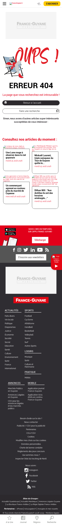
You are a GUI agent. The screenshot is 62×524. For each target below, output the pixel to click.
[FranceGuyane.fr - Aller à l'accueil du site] (16, 4)
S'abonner (52, 3)
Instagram (33, 470)
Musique (28, 357)
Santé (7, 350)
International (10, 368)
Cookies (31, 437)
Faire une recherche (29, 111)
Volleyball (29, 335)
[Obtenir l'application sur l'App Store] (10, 229)
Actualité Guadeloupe (11, 501)
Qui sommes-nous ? (31, 455)
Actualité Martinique (29, 501)
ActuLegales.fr (30, 509)
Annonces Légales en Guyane (16, 396)
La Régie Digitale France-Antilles (43, 504)
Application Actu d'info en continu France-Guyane (35, 397)
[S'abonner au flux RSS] (47, 250)
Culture (8, 353)
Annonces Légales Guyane (49, 501)
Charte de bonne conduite (31, 448)
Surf (26, 342)
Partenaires (31, 429)
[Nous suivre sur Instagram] (19, 250)
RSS (33, 487)
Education (9, 346)
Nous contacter (31, 422)
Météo (27, 378)
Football (28, 316)
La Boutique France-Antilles (18, 504)
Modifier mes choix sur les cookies (31, 440)
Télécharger (40, 240)
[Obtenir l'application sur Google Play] (10, 233)
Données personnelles (31, 444)
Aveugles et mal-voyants (48, 509)
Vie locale (9, 320)
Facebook (33, 476)
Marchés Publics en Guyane (15, 389)
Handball (29, 327)
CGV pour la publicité (36, 426)
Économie (9, 335)
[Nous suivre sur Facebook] (14, 250)
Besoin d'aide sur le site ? (31, 418)
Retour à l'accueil (32, 103)
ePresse (20, 509)
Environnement (11, 357)
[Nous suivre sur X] (26, 250)
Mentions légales (52, 513)
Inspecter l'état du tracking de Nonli (31, 459)
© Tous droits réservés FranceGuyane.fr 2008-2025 (23, 513)
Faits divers (10, 316)
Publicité (20, 426)
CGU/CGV (31, 433)
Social (7, 342)
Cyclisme (29, 320)
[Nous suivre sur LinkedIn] (33, 250)
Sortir (7, 361)
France (8, 365)
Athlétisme (29, 323)
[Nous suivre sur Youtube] (40, 250)
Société (8, 338)
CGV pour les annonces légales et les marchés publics (16, 405)
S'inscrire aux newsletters (31, 257)
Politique (8, 323)
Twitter (34, 481)
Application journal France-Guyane (36, 389)
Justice (8, 331)
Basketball (29, 331)
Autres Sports (30, 346)
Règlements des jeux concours (31, 451)
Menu (4, 3)
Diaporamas (10, 327)
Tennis (27, 338)
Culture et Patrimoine (29, 365)
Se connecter (39, 4)
